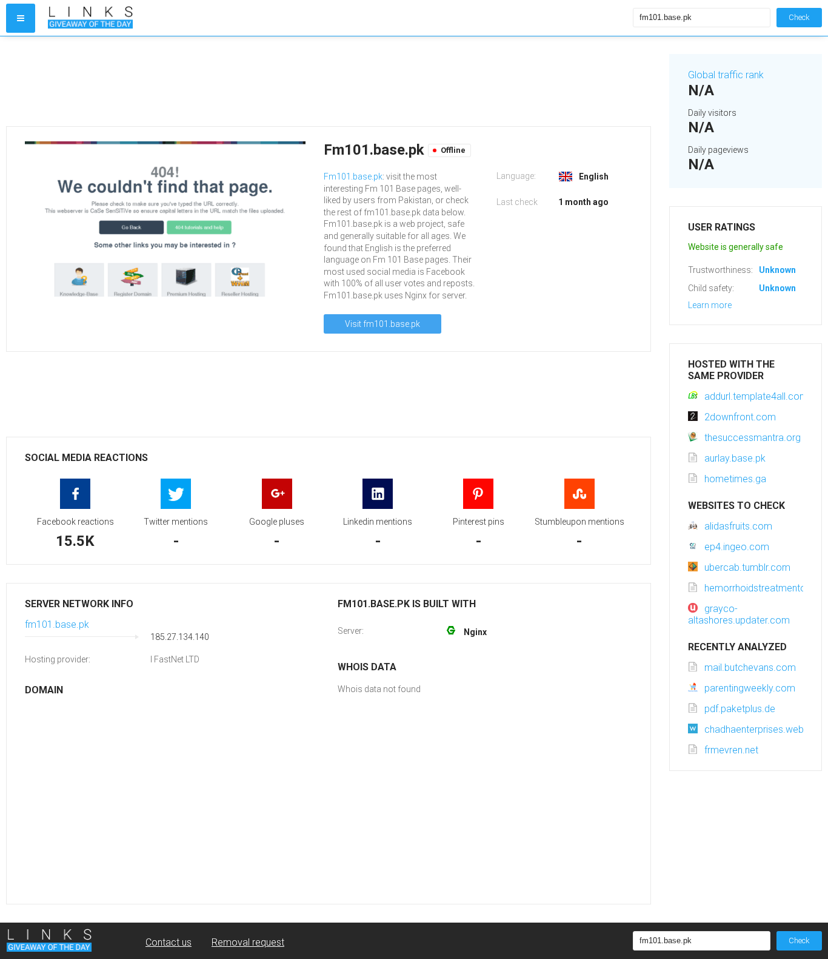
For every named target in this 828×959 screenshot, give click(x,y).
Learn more (710, 305)
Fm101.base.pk (353, 176)
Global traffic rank (726, 75)
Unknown (777, 270)
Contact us (168, 942)
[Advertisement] (328, 81)
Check (799, 17)
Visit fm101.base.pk (382, 324)
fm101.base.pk (57, 624)
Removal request (248, 942)
